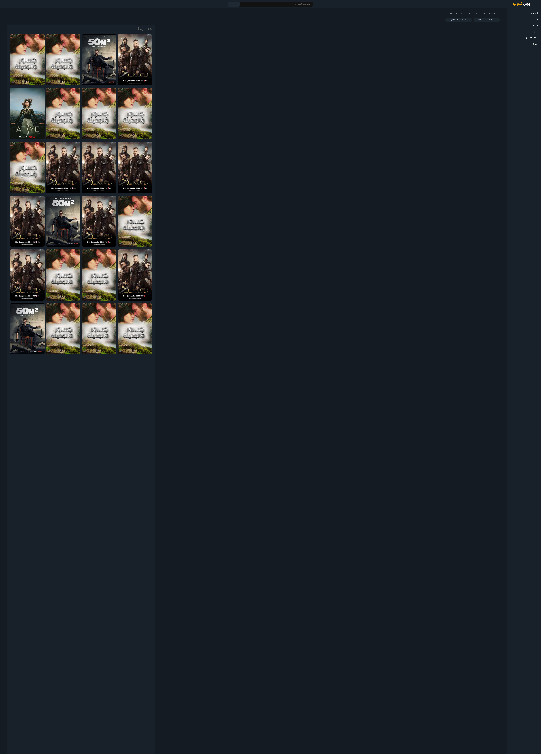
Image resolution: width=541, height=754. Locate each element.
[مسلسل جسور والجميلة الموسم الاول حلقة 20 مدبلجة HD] (27, 59)
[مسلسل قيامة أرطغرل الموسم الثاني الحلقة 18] (27, 221)
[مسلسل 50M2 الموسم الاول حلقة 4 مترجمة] (63, 221)
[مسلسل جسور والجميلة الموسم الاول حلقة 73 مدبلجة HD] (63, 59)
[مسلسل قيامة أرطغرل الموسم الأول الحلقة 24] (63, 167)
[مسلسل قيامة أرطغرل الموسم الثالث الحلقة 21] (27, 274)
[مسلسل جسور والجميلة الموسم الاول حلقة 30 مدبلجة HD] (63, 328)
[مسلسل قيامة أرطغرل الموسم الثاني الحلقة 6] (99, 167)
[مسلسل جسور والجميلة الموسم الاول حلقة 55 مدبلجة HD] (99, 328)
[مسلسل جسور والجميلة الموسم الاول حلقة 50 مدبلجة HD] (63, 113)
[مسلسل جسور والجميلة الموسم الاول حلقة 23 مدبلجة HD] (99, 274)
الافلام (535, 20)
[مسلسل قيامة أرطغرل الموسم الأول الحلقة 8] (135, 167)
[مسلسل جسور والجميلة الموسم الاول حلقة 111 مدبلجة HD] (135, 221)
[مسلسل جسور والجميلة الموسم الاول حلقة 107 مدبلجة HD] (63, 274)
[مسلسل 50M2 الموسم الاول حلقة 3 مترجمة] (27, 328)
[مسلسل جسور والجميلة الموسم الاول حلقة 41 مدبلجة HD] (135, 328)
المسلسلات (533, 26)
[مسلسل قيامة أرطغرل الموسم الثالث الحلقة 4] (135, 274)
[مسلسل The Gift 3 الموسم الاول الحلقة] (27, 113)
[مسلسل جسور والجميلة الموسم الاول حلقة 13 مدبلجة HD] (135, 113)
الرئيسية (534, 13)
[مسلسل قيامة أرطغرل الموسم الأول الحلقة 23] (99, 221)
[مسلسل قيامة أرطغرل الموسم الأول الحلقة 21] (135, 59)
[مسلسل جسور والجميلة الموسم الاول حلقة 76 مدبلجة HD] (99, 113)
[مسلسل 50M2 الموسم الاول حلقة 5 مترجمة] (99, 59)
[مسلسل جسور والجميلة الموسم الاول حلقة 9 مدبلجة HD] (27, 167)
